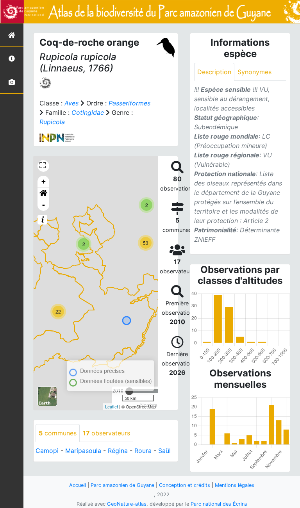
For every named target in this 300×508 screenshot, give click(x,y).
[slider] (129, 391)
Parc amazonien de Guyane (122, 485)
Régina (118, 451)
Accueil (77, 485)
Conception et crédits (184, 485)
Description (214, 72)
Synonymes (254, 72)
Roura (143, 451)
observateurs (106, 433)
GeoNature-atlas (126, 504)
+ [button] (43, 181)
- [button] (43, 205)
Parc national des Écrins (219, 504)
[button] (43, 193)
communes (58, 433)
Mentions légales (234, 485)
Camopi (47, 451)
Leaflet (111, 406)
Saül (164, 451)
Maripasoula (83, 451)
